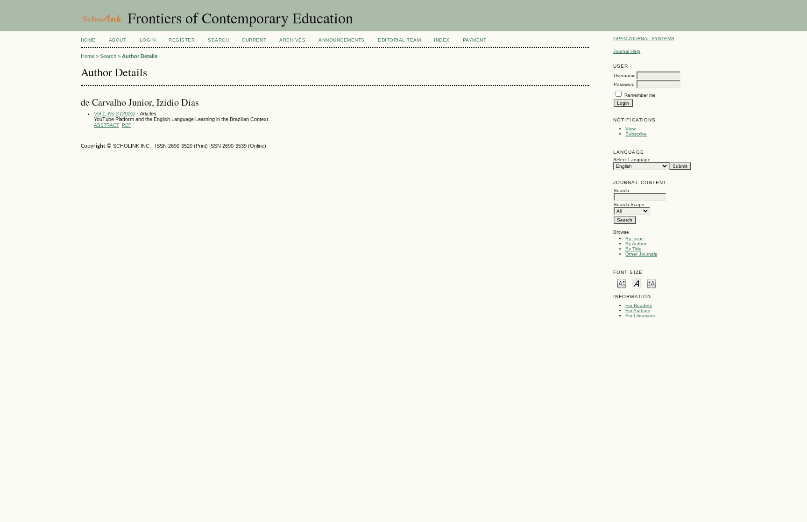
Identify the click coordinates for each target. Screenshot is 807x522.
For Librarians (640, 315)
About (118, 40)
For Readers (638, 305)
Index (442, 40)
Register (182, 40)
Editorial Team (399, 40)
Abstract (106, 125)
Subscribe (636, 133)
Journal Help (626, 51)
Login (148, 40)
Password (624, 84)
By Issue (634, 238)
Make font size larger (651, 283)
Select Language (632, 159)
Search (218, 40)
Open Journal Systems (643, 38)
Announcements (342, 40)
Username (625, 75)
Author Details (139, 56)
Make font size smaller (621, 283)
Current (254, 40)
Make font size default (636, 283)
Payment (475, 40)
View (630, 128)
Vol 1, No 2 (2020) (114, 113)
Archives (292, 40)
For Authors (637, 310)
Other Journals (641, 254)
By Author (635, 243)
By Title (633, 248)
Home (88, 40)
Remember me (640, 95)
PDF (126, 125)
